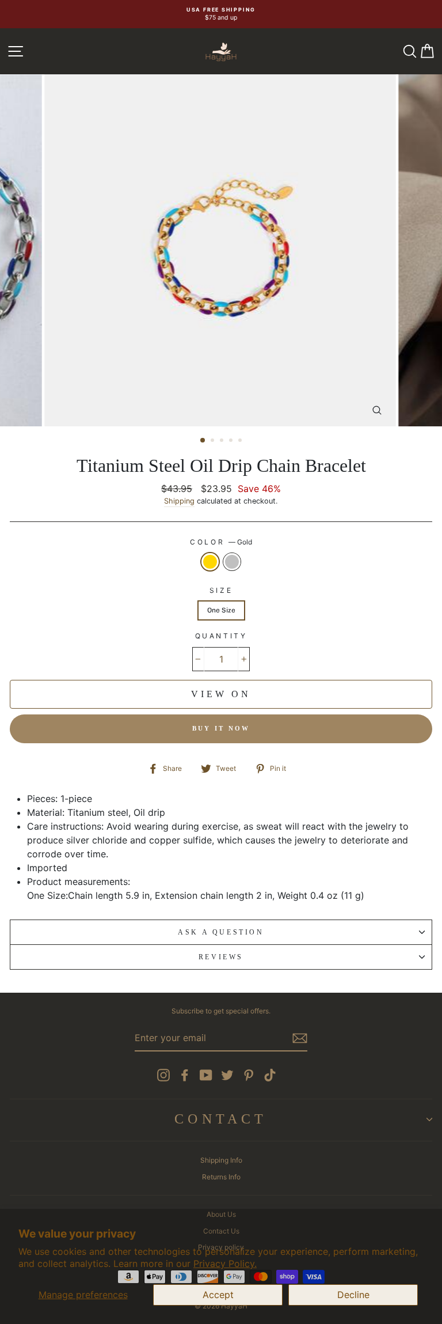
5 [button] (241, 441)
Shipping (179, 501)
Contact (220, 1118)
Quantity (221, 635)
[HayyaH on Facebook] (184, 1075)
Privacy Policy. (225, 1263)
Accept (218, 1294)
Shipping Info (221, 1160)
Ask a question (221, 932)
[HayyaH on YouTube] (206, 1075)
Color (221, 542)
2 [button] (213, 441)
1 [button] (203, 441)
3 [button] (223, 441)
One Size (221, 610)
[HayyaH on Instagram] (163, 1075)
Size (221, 590)
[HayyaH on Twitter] (227, 1075)
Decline (353, 1294)
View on (221, 694)
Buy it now (221, 728)
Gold (210, 562)
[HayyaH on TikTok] (270, 1075)
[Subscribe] (299, 1038)
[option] (221, 14)
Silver (232, 562)
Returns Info (221, 1176)
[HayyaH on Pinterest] (248, 1075)
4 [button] (232, 441)
